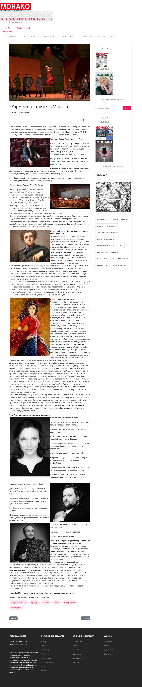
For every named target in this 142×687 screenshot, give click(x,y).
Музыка (46, 602)
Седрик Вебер (102, 265)
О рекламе (77, 654)
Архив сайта (109, 650)
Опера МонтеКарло (18, 602)
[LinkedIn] (88, 119)
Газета (106, 646)
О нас (75, 646)
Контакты (76, 650)
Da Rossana (102, 259)
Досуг (43, 666)
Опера (56, 602)
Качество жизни (51, 36)
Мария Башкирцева (105, 246)
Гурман (43, 654)
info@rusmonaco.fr (21, 644)
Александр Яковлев (120, 259)
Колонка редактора (106, 36)
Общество (87, 36)
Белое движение (120, 219)
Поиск (126, 108)
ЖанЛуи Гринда (70, 602)
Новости (24, 36)
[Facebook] (78, 119)
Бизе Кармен (16, 608)
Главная (12, 36)
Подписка (76, 662)
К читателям (77, 641)
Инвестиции (46, 650)
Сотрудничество (70, 36)
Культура (34, 36)
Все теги (107, 654)
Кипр (121, 246)
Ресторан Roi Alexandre (107, 226)
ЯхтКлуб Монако (120, 265)
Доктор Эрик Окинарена (107, 233)
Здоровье (44, 646)
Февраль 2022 (102, 219)
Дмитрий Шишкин (105, 239)
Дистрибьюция (78, 658)
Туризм (43, 670)
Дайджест (108, 641)
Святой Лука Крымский (107, 252)
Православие (46, 658)
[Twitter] (83, 120)
